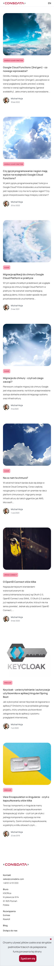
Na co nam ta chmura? (15, 477)
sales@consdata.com (13, 879)
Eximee (6, 915)
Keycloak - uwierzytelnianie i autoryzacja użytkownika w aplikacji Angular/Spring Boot (26, 693)
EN (49, 3)
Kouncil (6, 919)
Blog (5, 925)
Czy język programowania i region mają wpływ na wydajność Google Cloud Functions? (25, 174)
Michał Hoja (17, 98)
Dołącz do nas (10, 930)
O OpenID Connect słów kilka (19, 581)
